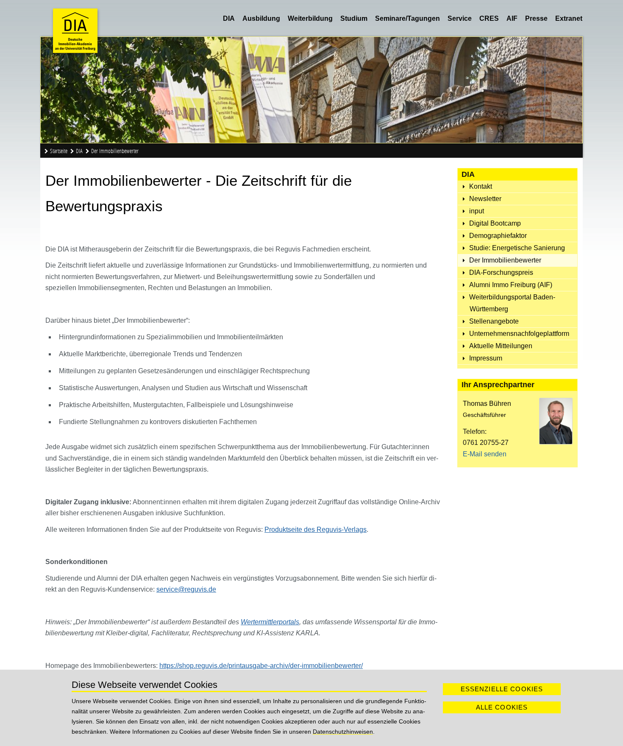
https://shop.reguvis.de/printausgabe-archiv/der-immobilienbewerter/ (261, 665)
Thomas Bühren (487, 403)
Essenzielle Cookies (502, 689)
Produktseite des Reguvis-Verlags (315, 529)
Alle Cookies (502, 707)
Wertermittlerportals (270, 622)
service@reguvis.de (186, 589)
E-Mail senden (484, 454)
